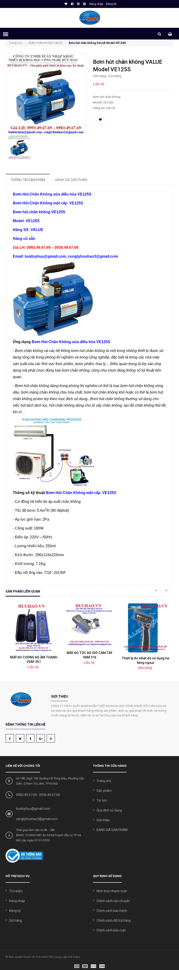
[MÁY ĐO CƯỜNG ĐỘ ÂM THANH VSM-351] (33, 627)
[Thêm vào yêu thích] (100, 119)
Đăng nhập (96, 4)
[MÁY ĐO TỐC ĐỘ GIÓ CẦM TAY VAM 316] (89, 625)
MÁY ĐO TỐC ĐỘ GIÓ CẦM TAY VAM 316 (89, 655)
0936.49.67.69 (49, 795)
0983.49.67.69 (26, 795)
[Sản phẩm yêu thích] (65, 4)
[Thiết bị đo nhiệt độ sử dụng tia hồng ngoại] (145, 628)
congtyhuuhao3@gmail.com (37, 819)
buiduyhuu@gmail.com (33, 808)
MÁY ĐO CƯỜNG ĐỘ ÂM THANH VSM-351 (33, 659)
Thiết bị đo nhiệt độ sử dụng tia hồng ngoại (145, 660)
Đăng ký (111, 4)
